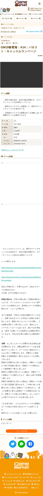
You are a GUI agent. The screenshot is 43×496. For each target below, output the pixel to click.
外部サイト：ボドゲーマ (11, 150)
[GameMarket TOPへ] (21, 465)
